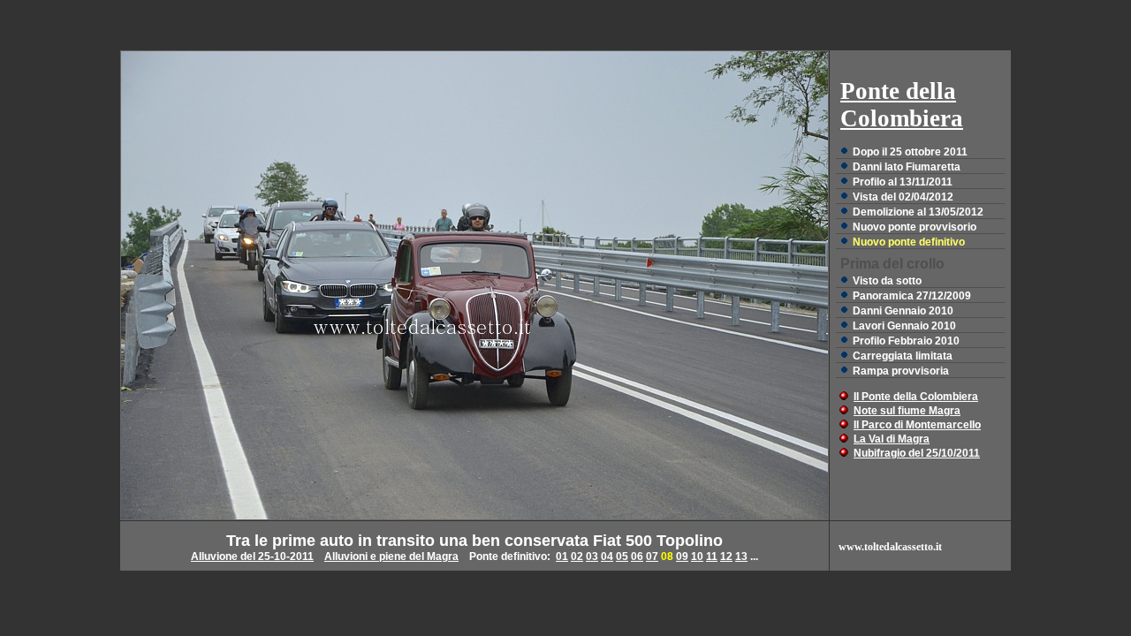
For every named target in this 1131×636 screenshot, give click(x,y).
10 (697, 556)
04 (607, 556)
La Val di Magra (892, 439)
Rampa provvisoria (901, 371)
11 (711, 556)
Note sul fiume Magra (907, 411)
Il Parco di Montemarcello (917, 425)
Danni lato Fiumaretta (906, 167)
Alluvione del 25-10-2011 (252, 556)
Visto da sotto (887, 281)
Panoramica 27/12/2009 (912, 296)
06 (637, 556)
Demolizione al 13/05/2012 (918, 212)
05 (622, 556)
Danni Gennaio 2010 (903, 311)
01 (562, 556)
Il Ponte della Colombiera (916, 396)
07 (652, 556)
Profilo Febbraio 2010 (906, 341)
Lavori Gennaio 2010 (904, 326)
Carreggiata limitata (903, 356)
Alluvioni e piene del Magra (391, 556)
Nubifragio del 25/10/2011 (917, 453)
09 (682, 556)
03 (592, 556)
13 (741, 556)
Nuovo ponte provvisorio (914, 227)
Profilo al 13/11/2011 (903, 182)
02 (577, 556)
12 (726, 556)
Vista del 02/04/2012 (903, 197)
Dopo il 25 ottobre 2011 (910, 152)
